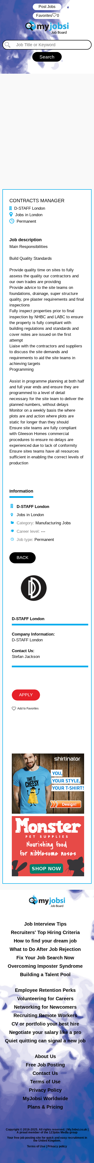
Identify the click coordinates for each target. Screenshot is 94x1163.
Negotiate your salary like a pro (45, 1032)
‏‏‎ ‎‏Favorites (47, 15)
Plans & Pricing (45, 1107)
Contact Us (45, 1073)
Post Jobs (47, 7)
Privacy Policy (45, 1090)
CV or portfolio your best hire (45, 1024)
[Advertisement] (47, 121)
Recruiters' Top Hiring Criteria (45, 932)
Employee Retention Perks (45, 990)
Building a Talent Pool (45, 974)
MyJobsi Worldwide (45, 1098)
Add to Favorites (28, 708)
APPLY (26, 694)
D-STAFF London (28, 619)
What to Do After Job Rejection (45, 949)
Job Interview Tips (45, 924)
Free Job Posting (45, 1064)
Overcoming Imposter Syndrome (45, 966)
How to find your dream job (45, 940)
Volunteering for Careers (45, 998)
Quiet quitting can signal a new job (45, 1040)
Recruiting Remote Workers (45, 1015)
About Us (45, 1056)
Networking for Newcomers (45, 1007)
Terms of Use (45, 1081)
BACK (22, 557)
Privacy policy (57, 1146)
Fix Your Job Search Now (45, 957)
